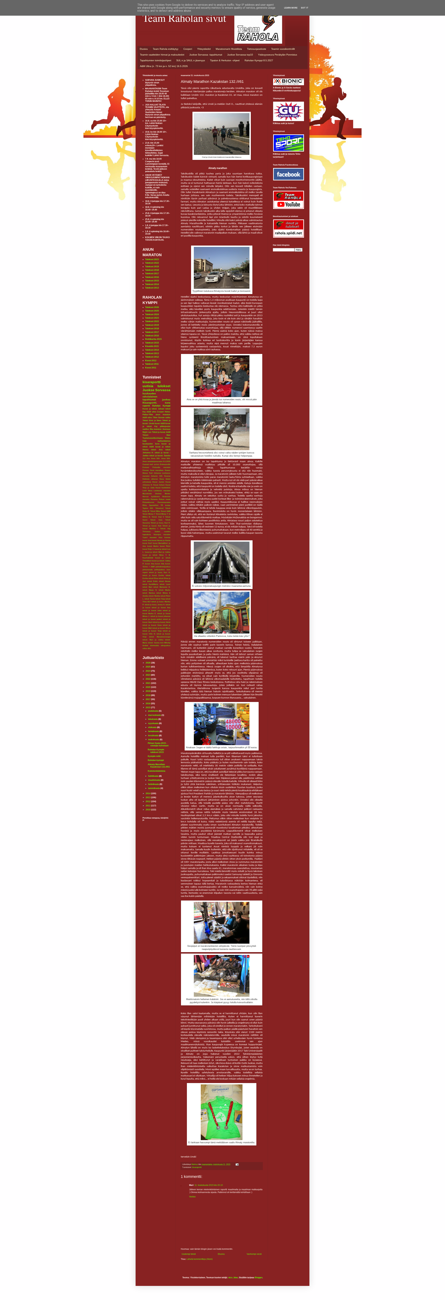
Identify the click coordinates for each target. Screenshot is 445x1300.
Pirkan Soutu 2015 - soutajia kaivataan (158, 744)
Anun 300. (155, 458)
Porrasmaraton (164, 502)
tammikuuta (154, 788)
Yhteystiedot (204, 49)
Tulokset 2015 (152, 280)
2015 (148, 707)
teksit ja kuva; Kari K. (159, 572)
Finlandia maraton (161, 467)
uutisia (148, 386)
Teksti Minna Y (149, 514)
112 (144, 458)
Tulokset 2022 (152, 263)
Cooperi (187, 49)
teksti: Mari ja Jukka (153, 640)
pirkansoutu (148, 570)
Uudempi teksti (189, 1254)
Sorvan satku (164, 417)
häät (145, 441)
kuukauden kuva (151, 444)
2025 (148, 667)
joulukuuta (153, 711)
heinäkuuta (154, 731)
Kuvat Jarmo (158, 482)
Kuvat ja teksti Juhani (153, 409)
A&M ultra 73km (150, 417)
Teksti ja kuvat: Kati (152, 526)
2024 (148, 671)
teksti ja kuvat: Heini (161, 622)
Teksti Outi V (158, 517)
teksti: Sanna (154, 643)
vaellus (146, 429)
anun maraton (163, 414)
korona (167, 537)
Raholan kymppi (156, 760)
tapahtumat (149, 399)
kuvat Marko (153, 546)
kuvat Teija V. (148, 549)
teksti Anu (157, 450)
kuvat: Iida (159, 564)
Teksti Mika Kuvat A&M (160, 511)
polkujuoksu (159, 570)
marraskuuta (154, 715)
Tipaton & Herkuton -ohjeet (225, 60)
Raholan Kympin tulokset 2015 (156, 750)
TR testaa (165, 505)
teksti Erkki (152, 581)
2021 (148, 683)
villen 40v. (147, 648)
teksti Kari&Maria (150, 584)
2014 (148, 793)
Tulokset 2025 (152, 311)
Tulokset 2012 (152, 357)
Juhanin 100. (157, 476)
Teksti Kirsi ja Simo (152, 420)
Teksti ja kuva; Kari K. (160, 523)
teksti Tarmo (150, 599)
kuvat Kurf (147, 543)
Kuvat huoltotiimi (163, 488)
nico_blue (233, 1277)
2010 (148, 809)
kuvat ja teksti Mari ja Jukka (157, 552)
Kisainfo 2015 (152, 346)
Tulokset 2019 (152, 266)
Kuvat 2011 (150, 367)
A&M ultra (151, 412)
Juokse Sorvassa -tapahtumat (205, 54)
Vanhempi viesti (254, 1254)
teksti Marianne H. (161, 587)
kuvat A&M (160, 423)
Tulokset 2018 (152, 270)
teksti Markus (149, 593)
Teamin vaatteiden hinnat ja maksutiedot (162, 54)
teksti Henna (165, 581)
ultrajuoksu (165, 645)
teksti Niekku (154, 596)
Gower (167, 470)
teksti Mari (147, 587)
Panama (154, 499)
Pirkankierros (148, 502)
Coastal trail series (151, 464)
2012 (148, 801)
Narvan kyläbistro (151, 496)
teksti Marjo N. (150, 590)
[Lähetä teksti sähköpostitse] (237, 1164)
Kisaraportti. (150, 402)
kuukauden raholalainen (150, 395)
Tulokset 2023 (152, 259)
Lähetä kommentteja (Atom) (200, 1259)
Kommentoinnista (156, 771)
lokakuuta (153, 719)
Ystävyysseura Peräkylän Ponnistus (277, 54)
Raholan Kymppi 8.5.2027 (259, 60)
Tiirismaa (147, 531)
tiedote (145, 645)
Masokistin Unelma (152, 494)
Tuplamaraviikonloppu (153, 438)
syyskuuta (153, 723)
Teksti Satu (156, 520)
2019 (148, 691)
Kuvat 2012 (150, 360)
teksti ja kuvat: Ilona (152, 625)
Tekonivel (159, 508)
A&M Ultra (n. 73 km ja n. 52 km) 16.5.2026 (164, 66)
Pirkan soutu (164, 499)
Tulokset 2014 (152, 284)
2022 (148, 679)
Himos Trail (148, 473)
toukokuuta (154, 739)
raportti (146, 406)
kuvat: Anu (149, 564)
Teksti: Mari (156, 435)
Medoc (167, 494)
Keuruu (167, 476)
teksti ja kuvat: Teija (152, 631)
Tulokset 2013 (152, 288)
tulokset (163, 386)
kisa (160, 537)
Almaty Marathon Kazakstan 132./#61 (159, 765)
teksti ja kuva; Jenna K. (155, 605)
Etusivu (144, 49)
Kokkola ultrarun (150, 479)
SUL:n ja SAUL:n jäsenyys (190, 60)
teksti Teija (160, 599)
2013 (148, 797)
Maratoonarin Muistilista (229, 49)
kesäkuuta (153, 735)
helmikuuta (154, 784)
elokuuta (152, 727)
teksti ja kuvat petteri (152, 619)
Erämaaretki (165, 464)
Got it (304, 8)
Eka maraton (156, 429)
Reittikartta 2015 (153, 339)
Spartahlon (153, 505)
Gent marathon (157, 470)
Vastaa (192, 1196)
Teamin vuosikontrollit (283, 49)
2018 (148, 695)
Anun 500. (165, 458)
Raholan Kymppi (161, 406)
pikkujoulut (165, 426)
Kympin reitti (154, 756)
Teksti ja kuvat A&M (161, 432)
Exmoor (146, 467)
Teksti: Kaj (165, 529)
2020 (148, 687)
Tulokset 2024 (152, 314)
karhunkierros (164, 441)
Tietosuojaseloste (256, 49)
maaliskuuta (154, 780)
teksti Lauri (165, 584)
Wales (167, 438)
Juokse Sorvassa (156, 390)
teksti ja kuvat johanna (160, 616)
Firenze (146, 470)
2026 (148, 663)
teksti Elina (153, 578)
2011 (148, 805)
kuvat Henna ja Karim (161, 540)
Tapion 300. (148, 508)
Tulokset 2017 (152, 273)
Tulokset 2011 (152, 364)
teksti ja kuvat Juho (152, 610)
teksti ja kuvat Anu (161, 607)
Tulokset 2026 (152, 307)
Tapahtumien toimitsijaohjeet (155, 60)
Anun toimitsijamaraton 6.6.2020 (156, 461)
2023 (148, 675)
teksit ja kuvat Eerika (153, 575)
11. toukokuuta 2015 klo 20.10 (209, 1185)
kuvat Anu (147, 540)
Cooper (160, 412)
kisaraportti (196, 1167)
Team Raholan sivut (184, 18)
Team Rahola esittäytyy (165, 49)
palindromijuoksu (163, 567)
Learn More (290, 8)
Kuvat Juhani (159, 485)
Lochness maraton (162, 491)
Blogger (258, 1277)
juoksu (166, 399)
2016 (148, 703)
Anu (148, 458)
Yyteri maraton (150, 537)
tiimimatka (154, 645)
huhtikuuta (153, 776)
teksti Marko (164, 590)
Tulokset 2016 (152, 277)
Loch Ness (147, 491)
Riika (145, 505)
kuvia (167, 403)
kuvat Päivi (165, 546)
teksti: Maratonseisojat (160, 637)
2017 (148, 699)
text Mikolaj (165, 643)
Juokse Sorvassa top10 (240, 54)
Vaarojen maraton (162, 534)
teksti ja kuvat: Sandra (159, 456)
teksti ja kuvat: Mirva (161, 628)
